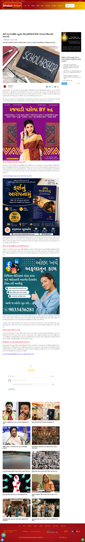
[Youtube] (77, 531)
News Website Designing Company (51, 537)
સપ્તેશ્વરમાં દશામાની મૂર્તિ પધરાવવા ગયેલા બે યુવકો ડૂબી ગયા (16, 471)
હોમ (25, 5)
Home (3, 1)
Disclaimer (17, 1)
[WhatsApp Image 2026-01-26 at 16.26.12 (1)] (71, 51)
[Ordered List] (20, 384)
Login (53, 376)
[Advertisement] (42, 21)
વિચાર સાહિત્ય (54, 5)
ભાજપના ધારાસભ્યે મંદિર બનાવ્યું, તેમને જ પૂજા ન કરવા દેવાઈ (44, 495)
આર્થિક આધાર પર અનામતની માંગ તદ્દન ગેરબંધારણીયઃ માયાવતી (15, 447)
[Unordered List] (22, 384)
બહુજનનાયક (60, 5)
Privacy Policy (7, 1)
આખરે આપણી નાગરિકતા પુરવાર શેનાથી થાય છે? (43, 422)
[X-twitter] (75, 531)
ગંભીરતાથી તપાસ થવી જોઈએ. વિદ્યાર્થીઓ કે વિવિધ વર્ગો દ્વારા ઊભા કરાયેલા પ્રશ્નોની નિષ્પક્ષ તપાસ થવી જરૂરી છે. (71, 66)
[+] (30, 384)
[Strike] (19, 384)
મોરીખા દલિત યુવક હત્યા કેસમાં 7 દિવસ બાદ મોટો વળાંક (45, 471)
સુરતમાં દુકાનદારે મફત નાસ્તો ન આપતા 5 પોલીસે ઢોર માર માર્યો (45, 519)
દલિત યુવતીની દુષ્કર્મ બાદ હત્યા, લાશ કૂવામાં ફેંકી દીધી (15, 494)
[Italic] (15, 384)
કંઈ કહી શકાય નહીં (67, 80)
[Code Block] (26, 384)
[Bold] (13, 384)
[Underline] (17, 384)
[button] (81, 6)
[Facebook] (73, 531)
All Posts (10, 87)
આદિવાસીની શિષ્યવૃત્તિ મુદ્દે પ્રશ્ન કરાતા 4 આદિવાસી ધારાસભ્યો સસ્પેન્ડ (21, 354)
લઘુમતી (42, 5)
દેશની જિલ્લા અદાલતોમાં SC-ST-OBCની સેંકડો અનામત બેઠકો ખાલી (44, 447)
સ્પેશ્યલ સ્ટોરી (47, 5)
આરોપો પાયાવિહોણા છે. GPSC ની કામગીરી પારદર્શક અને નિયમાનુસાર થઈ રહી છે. (72, 77)
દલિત (29, 5)
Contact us (22, 1)
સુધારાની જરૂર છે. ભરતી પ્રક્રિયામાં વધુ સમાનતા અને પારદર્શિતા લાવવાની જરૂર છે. (72, 72)
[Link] (27, 384)
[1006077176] (31, 235)
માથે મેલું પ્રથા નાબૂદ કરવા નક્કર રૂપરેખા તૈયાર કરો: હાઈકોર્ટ (20, 176)
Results (78, 83)
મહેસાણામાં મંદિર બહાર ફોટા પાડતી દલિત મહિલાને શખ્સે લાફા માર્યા (15, 519)
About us (13, 1)
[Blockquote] (24, 384)
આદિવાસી (33, 5)
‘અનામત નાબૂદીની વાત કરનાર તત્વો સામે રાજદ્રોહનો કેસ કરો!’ (16, 422)
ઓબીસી (37, 5)
